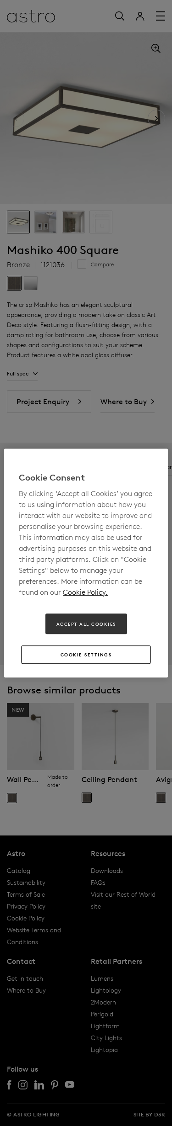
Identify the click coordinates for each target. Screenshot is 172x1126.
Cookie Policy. (85, 592)
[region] (85, 563)
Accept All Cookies (86, 624)
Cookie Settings (86, 654)
